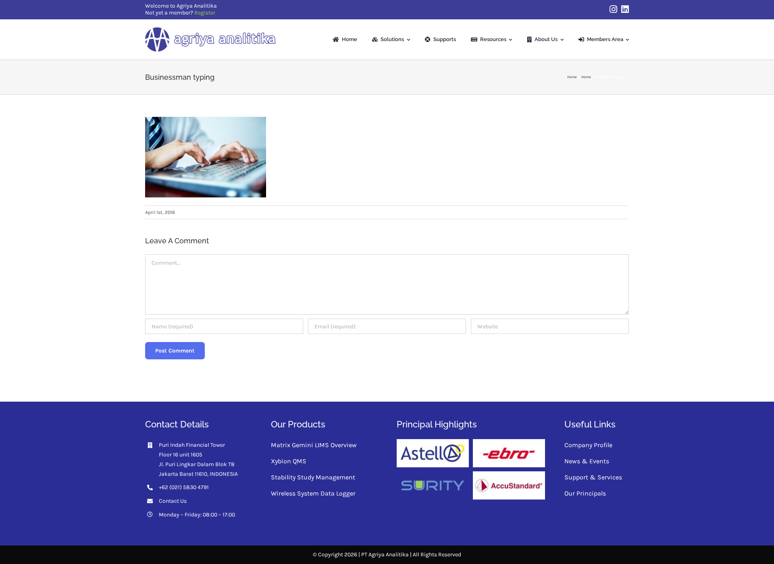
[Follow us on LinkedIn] (625, 9)
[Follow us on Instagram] (613, 9)
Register (204, 12)
